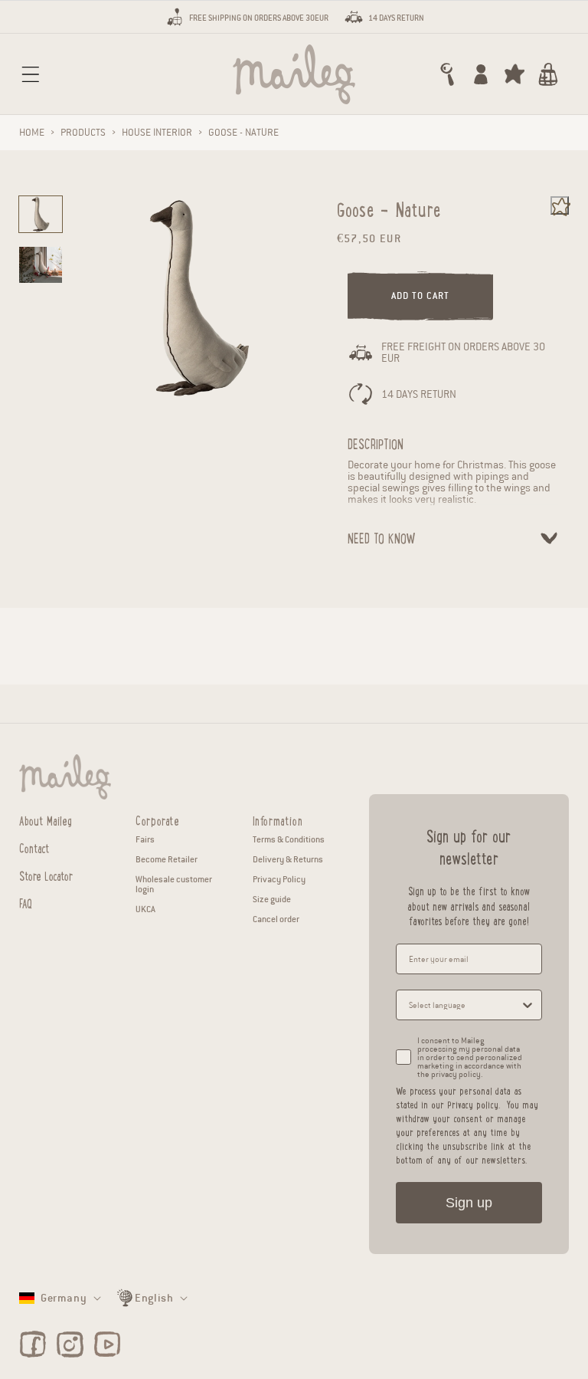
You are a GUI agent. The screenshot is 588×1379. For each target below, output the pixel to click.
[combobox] (464, 1004)
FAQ (25, 902)
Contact (34, 847)
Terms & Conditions (289, 839)
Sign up (469, 1202)
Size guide (272, 899)
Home (31, 132)
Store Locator (46, 874)
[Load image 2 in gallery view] (40, 265)
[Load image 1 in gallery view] (40, 214)
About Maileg (45, 820)
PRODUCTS (83, 132)
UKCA (145, 909)
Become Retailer (167, 859)
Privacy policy (472, 1104)
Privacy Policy (279, 879)
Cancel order (276, 919)
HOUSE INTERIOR (157, 132)
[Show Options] (527, 1004)
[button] (30, 74)
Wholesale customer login (174, 884)
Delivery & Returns (288, 859)
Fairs (145, 839)
